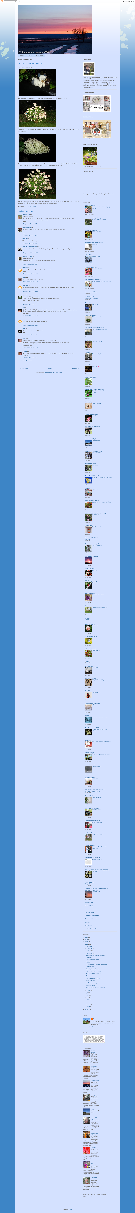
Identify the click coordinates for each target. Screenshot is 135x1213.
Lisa (23, 307)
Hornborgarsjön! (95, 1080)
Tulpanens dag (96, 256)
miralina (87, 618)
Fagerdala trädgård (90, 463)
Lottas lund (88, 340)
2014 (86, 937)
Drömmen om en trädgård (92, 820)
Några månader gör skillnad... (99, 329)
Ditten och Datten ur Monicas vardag (95, 513)
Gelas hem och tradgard (92, 544)
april (88, 999)
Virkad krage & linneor (97, 834)
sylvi (23, 295)
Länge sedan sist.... (97, 403)
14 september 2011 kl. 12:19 (30, 281)
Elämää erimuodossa (91, 230)
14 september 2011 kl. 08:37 (30, 273)
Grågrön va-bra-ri (96, 317)
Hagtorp (87, 352)
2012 (86, 941)
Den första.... (95, 871)
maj (88, 997)
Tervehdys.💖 (95, 366)
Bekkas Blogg (89, 905)
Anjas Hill (88, 303)
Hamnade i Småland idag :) (93, 973)
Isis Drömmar (89, 902)
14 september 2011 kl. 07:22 (30, 253)
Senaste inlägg (24, 368)
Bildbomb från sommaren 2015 (100, 607)
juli (87, 992)
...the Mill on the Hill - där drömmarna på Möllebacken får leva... (96, 889)
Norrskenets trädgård (91, 439)
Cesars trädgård (89, 796)
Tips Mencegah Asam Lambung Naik (101, 741)
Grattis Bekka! (90, 966)
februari (89, 1004)
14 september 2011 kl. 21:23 (30, 325)
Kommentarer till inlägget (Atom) (53, 372)
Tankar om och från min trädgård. (94, 389)
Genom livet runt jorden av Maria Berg (101, 281)
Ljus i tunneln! (95, 465)
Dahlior (94, 415)
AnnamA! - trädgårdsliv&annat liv (94, 476)
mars (88, 1002)
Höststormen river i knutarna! (93, 971)
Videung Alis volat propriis (92, 857)
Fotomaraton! (89, 976)
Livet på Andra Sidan (91, 928)
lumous (87, 715)
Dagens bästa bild (90, 845)
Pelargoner (95, 778)
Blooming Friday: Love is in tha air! (95, 955)
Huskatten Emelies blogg (92, 833)
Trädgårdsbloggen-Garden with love (95, 789)
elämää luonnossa (90, 205)
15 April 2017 (95, 514)
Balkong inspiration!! (97, 859)
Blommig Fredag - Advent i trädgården (101, 502)
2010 (86, 1009)
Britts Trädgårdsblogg (91, 581)
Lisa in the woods (90, 765)
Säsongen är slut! (90, 985)
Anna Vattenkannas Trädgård (93, 728)
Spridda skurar (89, 666)
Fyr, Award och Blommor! (92, 959)
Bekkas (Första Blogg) (91, 537)
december (89, 946)
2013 (86, 939)
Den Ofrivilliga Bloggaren (29, 246)
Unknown (25, 267)
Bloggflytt (87, 884)
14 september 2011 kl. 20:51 (30, 304)
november (89, 948)
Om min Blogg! (39, 55)
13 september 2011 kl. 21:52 (30, 224)
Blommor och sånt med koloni (93, 451)
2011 (86, 944)
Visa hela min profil (88, 1027)
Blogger (70, 1209)
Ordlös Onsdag (89, 912)
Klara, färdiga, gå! (96, 809)
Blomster (87, 488)
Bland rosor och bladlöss (92, 500)
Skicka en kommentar (26, 361)
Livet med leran (89, 882)
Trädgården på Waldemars (92, 426)
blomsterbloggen (90, 777)
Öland (92, 1109)
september (89, 953)
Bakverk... (94, 570)
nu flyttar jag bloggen (97, 268)
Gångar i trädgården (97, 545)
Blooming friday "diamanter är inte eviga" (97, 964)
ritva (23, 277)
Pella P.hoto (88, 691)
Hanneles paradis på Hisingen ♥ (94, 218)
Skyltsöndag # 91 (96, 527)
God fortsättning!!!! (96, 354)
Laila (23, 338)
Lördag (87, 619)
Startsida (22, 55)
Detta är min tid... (96, 891)
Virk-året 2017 (95, 489)
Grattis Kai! (89, 957)
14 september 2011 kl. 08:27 (30, 264)
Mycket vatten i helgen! (92, 983)
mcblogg (30, 55)
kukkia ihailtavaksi (96, 231)
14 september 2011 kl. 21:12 (30, 315)
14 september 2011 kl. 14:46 (30, 291)
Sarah (24, 319)
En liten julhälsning (97, 822)
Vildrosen (88, 740)
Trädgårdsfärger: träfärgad (98, 680)
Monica (24, 351)
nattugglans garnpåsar (91, 556)
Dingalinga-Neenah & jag (92, 915)
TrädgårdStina (89, 605)
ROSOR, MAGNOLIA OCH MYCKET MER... (97, 870)
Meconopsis (95, 304)
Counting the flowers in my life (92, 791)
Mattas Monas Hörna (91, 292)
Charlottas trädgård (90, 315)
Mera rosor (95, 625)
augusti (89, 990)
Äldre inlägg (75, 368)
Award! (88, 962)
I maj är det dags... (96, 692)
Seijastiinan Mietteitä (91, 636)
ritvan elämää (89, 364)
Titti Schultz (88, 925)
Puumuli (87, 661)
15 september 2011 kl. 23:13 (30, 347)
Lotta (23, 328)
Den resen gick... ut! (97, 341)
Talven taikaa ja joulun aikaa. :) (100, 717)
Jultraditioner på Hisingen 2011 (94, 242)
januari (88, 1006)
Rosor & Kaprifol (89, 568)
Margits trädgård (89, 752)
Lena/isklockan (26, 227)
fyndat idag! (94, 1066)
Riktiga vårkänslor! (96, 766)
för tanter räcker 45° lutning (99, 219)
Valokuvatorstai (96, 650)
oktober (89, 950)
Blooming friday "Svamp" (92, 969)
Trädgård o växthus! (93, 1051)
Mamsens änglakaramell (92, 909)
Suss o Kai (96, 1019)
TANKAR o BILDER (90, 377)
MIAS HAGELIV (89, 296)
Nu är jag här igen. (96, 452)
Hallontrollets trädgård (91, 414)
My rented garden (90, 593)
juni (88, 995)
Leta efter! (87, 539)
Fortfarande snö (96, 440)
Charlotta (25, 238)
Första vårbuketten (96, 797)
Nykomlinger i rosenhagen (91, 298)
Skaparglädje (26, 214)
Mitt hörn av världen (90, 678)
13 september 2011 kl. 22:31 (30, 235)
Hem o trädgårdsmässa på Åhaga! (95, 1133)
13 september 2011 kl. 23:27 (30, 243)
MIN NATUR (88, 255)
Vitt (93, 704)
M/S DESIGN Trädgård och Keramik (95, 327)
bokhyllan (25, 285)
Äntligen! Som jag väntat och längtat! (101, 754)
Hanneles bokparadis (91, 267)
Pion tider (94, 582)
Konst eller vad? (90, 980)
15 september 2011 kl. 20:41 (30, 334)
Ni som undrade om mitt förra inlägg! (95, 987)
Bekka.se (87, 922)
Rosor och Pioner (27, 256)
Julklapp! (93, 1095)
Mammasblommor (90, 624)
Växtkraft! (93, 1147)
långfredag (95, 244)
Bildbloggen (88, 525)
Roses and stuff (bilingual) (92, 703)
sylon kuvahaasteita (90, 649)
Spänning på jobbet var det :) (93, 978)
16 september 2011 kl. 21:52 (30, 357)
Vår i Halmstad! (96, 667)
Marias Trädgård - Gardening (93, 279)
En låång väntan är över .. (98, 594)
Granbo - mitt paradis (91, 919)
